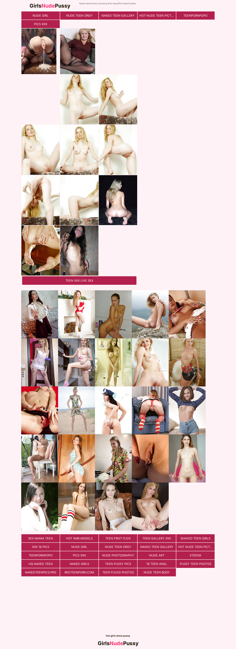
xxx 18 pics (40, 547)
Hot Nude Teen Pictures (157, 15)
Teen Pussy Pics (118, 564)
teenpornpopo (195, 15)
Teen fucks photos (118, 572)
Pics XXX (40, 24)
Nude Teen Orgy (79, 15)
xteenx (195, 555)
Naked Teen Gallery (118, 15)
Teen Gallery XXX (157, 538)
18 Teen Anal (156, 564)
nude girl (40, 15)
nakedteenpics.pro (40, 572)
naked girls (79, 564)
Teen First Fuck (118, 538)
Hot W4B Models (79, 538)
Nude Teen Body (157, 572)
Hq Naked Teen (41, 564)
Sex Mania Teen (40, 538)
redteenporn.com (79, 572)
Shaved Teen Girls (195, 538)
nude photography (118, 555)
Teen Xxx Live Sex (79, 280)
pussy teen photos (195, 564)
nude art (156, 555)
